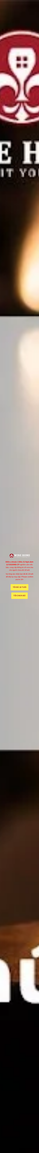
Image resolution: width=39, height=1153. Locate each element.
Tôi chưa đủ (19, 596)
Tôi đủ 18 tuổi (19, 587)
